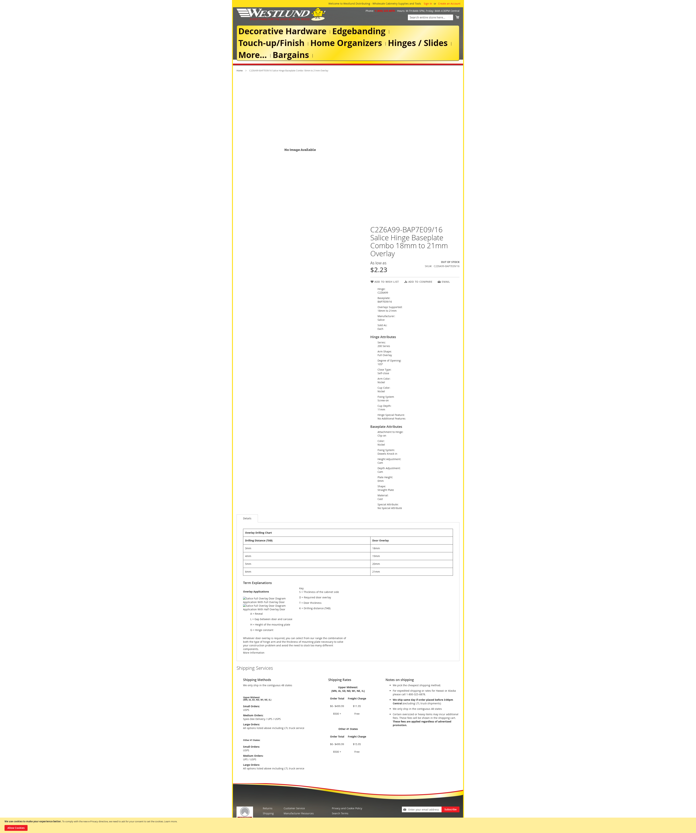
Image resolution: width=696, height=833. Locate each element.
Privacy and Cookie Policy (347, 808)
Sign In (428, 3)
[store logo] (281, 14)
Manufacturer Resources (299, 813)
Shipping (268, 813)
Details (247, 518)
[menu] (348, 43)
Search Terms (340, 813)
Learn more (170, 821)
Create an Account (449, 3)
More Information (253, 652)
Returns (267, 808)
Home (240, 70)
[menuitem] (283, 31)
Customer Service (294, 808)
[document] (348, 825)
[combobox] (430, 17)
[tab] (247, 518)
